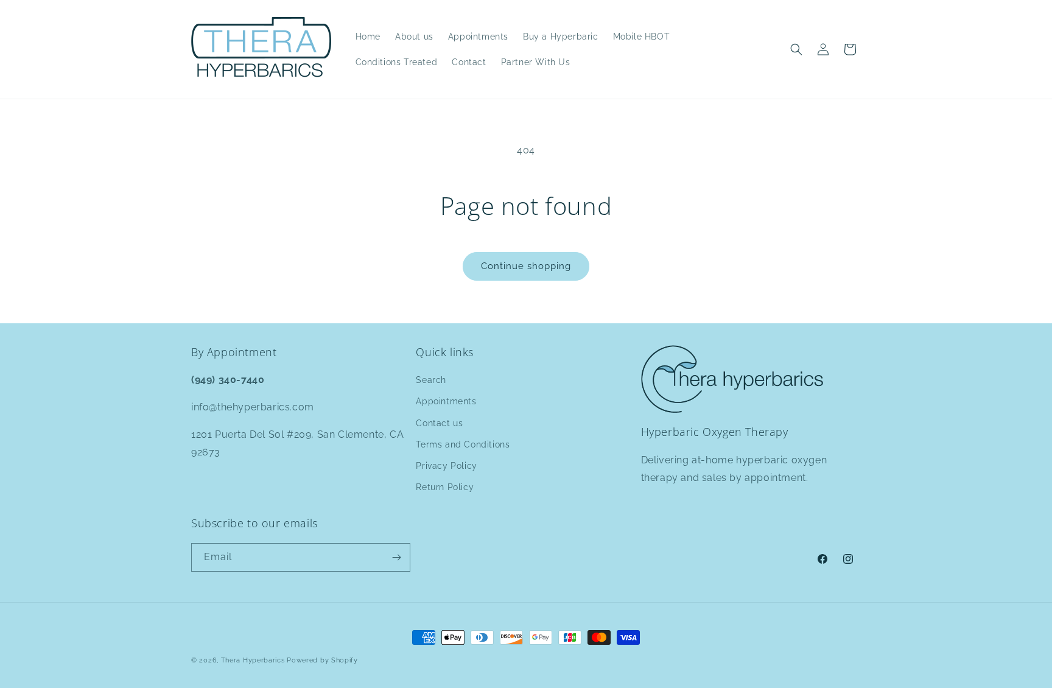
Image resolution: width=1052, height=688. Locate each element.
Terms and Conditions (463, 444)
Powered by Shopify (322, 660)
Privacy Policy (446, 466)
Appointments (446, 401)
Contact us (439, 423)
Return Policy (445, 487)
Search (431, 380)
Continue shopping (526, 266)
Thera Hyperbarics (253, 660)
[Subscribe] (396, 557)
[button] (796, 49)
